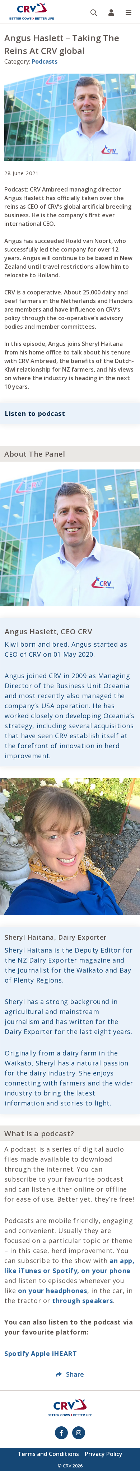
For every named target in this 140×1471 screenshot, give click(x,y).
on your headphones (52, 1290)
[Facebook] (61, 1432)
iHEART (64, 1353)
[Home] (31, 12)
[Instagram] (78, 1432)
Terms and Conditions (48, 1454)
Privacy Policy (103, 1454)
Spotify (16, 1353)
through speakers (82, 1300)
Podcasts (44, 61)
